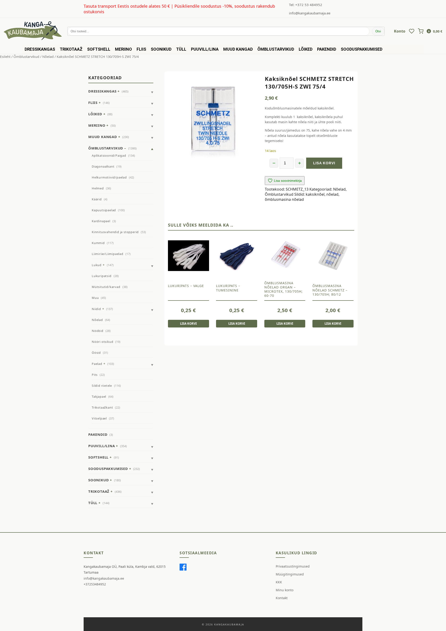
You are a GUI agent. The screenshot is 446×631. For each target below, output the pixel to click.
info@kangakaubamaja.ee (309, 13)
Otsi (378, 31)
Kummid (98, 243)
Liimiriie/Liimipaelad (107, 254)
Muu (95, 298)
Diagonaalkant (103, 166)
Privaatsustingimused (293, 566)
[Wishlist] (411, 31)
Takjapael (99, 396)
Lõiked (305, 49)
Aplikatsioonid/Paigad (109, 155)
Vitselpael (99, 418)
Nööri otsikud (102, 342)
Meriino (123, 49)
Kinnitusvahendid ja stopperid (115, 232)
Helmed (98, 188)
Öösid (96, 352)
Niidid (96, 309)
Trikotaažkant (102, 407)
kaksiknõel (315, 194)
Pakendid (326, 49)
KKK (279, 582)
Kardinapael (101, 221)
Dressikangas (40, 49)
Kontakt (282, 598)
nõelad (332, 194)
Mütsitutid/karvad (106, 287)
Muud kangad (238, 49)
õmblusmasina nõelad (284, 199)
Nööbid (97, 331)
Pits (95, 375)
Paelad (97, 364)
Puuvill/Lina (205, 49)
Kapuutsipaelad (104, 210)
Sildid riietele (102, 385)
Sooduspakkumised (361, 49)
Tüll (181, 49)
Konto (399, 31)
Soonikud (161, 49)
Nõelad (48, 56)
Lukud (97, 265)
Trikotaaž (71, 49)
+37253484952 (95, 584)
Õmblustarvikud (275, 49)
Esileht (5, 56)
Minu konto (284, 590)
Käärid (97, 199)
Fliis (141, 49)
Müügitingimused (290, 574)
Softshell (98, 49)
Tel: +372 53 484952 (305, 4)
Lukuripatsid (102, 276)
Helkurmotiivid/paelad (109, 177)
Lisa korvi (324, 163)
